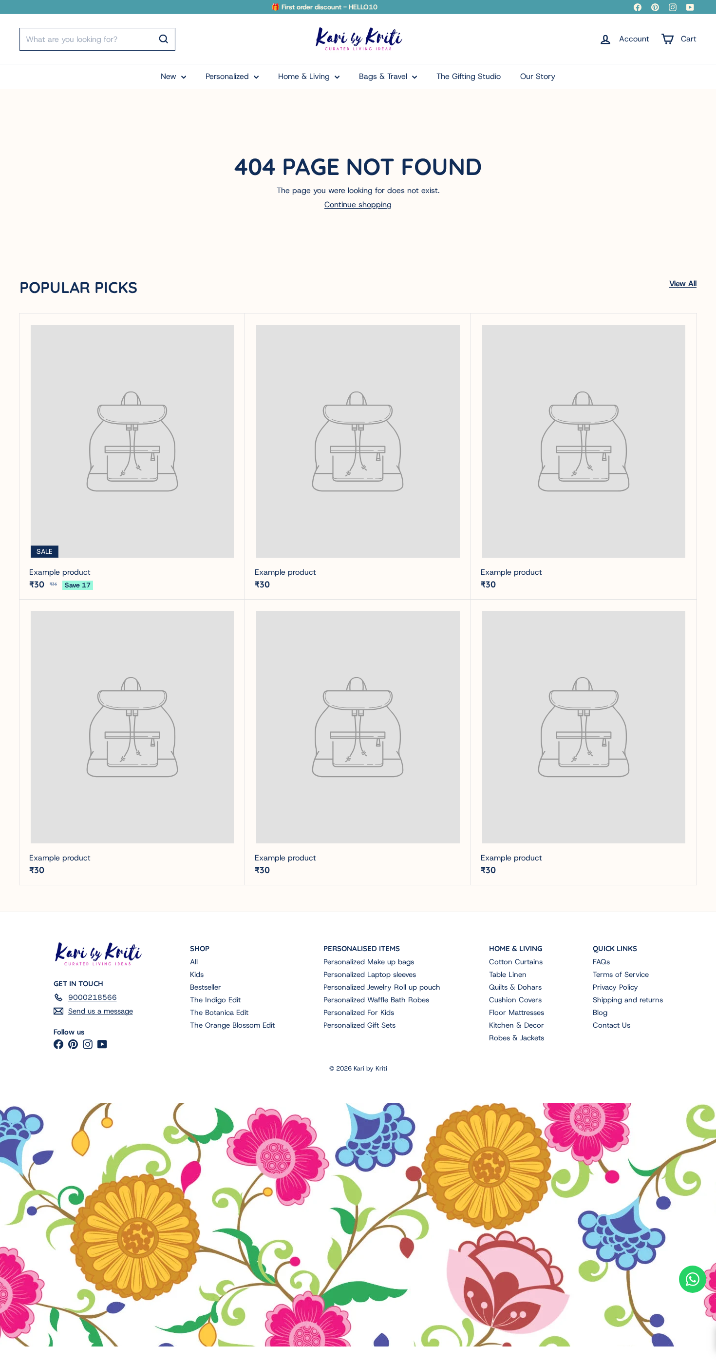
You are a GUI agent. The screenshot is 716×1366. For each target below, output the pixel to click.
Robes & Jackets (516, 1038)
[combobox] (97, 39)
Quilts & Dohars (515, 987)
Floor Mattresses (516, 1012)
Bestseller (205, 987)
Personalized (228, 76)
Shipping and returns (628, 1000)
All (194, 962)
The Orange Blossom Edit (232, 1025)
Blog (600, 1012)
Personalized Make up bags (368, 962)
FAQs (601, 962)
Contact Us (611, 1025)
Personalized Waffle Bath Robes (376, 1000)
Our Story (537, 76)
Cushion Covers (515, 1000)
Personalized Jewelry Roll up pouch (381, 987)
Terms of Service (621, 974)
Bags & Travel (384, 76)
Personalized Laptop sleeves (369, 974)
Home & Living (305, 76)
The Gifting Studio (468, 76)
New (170, 76)
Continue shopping (358, 204)
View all (683, 283)
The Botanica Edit (219, 1012)
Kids (197, 974)
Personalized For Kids (358, 1012)
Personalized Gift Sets (359, 1025)
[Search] (163, 39)
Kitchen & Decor (516, 1025)
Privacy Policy (615, 987)
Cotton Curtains (516, 962)
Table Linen (508, 974)
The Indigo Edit (215, 1000)
